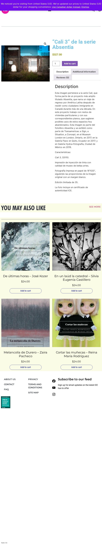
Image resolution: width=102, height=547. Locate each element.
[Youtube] (54, 387)
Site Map (33, 392)
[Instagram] (54, 394)
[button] (45, 43)
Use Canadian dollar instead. (66, 7)
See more (95, 207)
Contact (9, 384)
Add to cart (70, 63)
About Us (10, 379)
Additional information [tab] (84, 71)
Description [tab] (62, 71)
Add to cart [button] (25, 291)
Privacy (33, 379)
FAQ (6, 389)
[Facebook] (54, 381)
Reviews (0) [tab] (62, 77)
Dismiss (85, 7)
